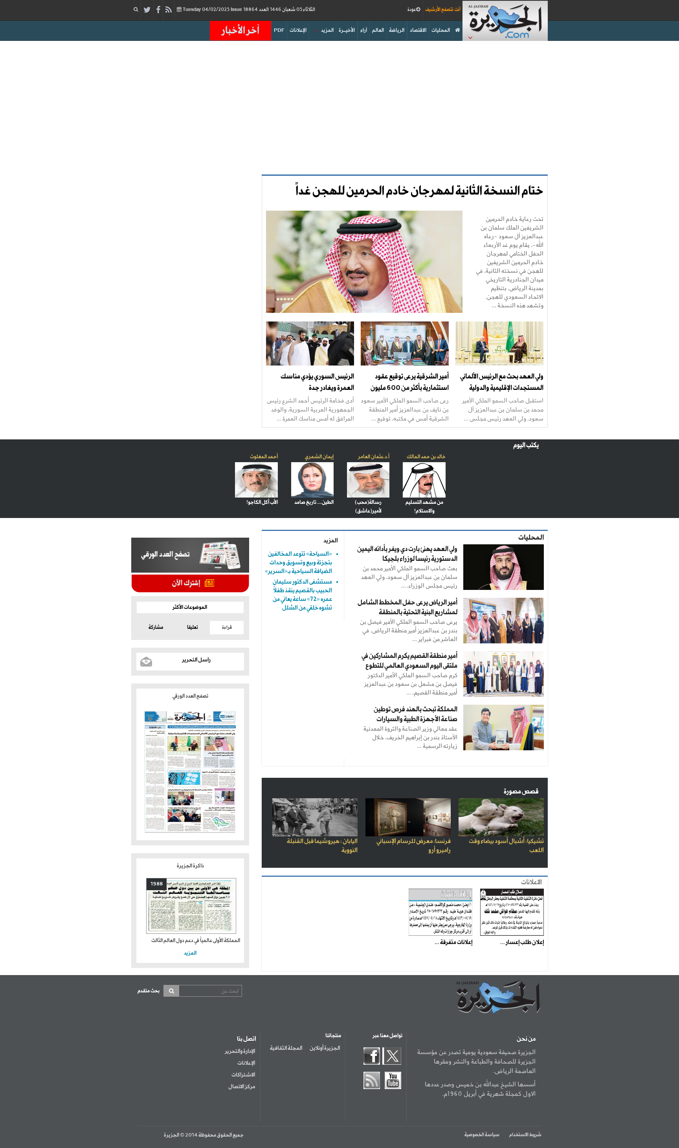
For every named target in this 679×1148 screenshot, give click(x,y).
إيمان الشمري (319, 456)
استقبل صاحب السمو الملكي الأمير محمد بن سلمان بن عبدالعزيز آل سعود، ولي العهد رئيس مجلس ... (502, 409)
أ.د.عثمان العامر (373, 456)
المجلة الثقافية (286, 1048)
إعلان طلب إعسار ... (522, 942)
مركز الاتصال (241, 1086)
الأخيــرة (347, 30)
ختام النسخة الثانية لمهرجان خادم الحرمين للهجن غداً (419, 191)
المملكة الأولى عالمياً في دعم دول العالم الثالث (195, 940)
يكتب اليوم (526, 445)
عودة (411, 9)
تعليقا (192, 627)
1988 (156, 884)
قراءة (227, 627)
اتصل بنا (246, 1039)
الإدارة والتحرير (240, 1051)
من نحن (526, 1039)
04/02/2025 (248, 9)
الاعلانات (531, 882)
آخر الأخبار (240, 30)
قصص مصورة (521, 791)
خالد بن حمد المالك (426, 456)
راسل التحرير (196, 660)
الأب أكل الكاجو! (262, 502)
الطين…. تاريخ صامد (314, 502)
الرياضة (396, 30)
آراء (363, 30)
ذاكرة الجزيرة (190, 866)
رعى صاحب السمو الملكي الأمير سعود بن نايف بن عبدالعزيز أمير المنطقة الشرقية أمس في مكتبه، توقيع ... (405, 409)
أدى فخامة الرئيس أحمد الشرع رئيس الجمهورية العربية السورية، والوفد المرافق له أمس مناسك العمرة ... (310, 409)
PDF (279, 30)
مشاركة (156, 627)
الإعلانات (298, 30)
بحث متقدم (149, 991)
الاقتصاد (418, 30)
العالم (378, 30)
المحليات (440, 30)
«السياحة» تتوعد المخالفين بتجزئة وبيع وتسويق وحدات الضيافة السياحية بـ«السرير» (298, 562)
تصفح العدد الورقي (190, 696)
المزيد (327, 30)
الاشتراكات (243, 1075)
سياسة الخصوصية (481, 1135)
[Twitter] (147, 10)
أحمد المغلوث (264, 456)
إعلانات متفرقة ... (453, 942)
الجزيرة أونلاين (325, 1048)
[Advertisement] (339, 108)
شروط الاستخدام (525, 1135)
